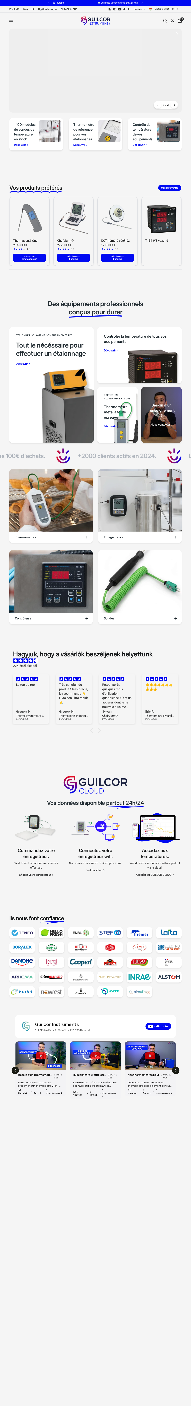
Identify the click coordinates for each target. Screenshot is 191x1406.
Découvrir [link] (20, 145)
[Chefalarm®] (73, 217)
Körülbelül (14, 9)
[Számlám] (172, 21)
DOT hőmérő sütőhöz (115, 240)
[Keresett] (165, 21)
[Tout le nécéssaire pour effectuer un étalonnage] (51, 385)
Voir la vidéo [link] (94, 870)
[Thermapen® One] (29, 217)
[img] (97, 660)
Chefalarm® (65, 240)
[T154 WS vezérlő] (161, 217)
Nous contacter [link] (160, 424)
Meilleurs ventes (170, 187)
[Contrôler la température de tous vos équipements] (139, 355)
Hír (33, 9)
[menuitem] (15, 9)
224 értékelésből (25, 666)
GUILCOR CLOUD (69, 9)
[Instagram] (114, 9)
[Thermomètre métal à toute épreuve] (117, 415)
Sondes (109, 618)
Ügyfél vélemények (47, 9)
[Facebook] (109, 9)
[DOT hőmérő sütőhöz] (117, 217)
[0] (179, 21)
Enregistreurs (113, 537)
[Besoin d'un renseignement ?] (161, 415)
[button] (92, 730)
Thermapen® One (25, 240)
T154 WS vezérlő (156, 240)
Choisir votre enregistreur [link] (35, 875)
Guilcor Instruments (57, 1024)
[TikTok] (124, 9)
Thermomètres (25, 537)
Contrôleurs (23, 618)
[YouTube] (119, 9)
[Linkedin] (129, 9)
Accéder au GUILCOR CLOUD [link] (154, 875)
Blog (25, 9)
